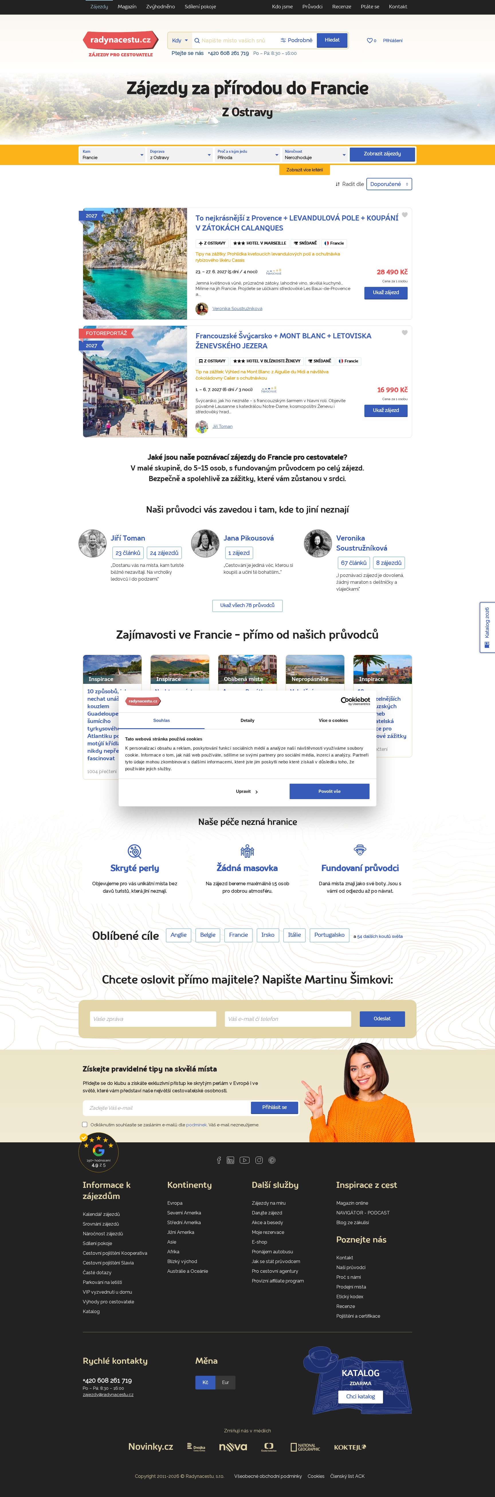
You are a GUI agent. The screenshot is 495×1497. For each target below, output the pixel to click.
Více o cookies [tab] (333, 720)
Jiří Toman (223, 426)
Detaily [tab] (248, 720)
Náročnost (273, 273)
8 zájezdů (389, 562)
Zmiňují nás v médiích (247, 1431)
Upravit (243, 791)
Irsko (268, 935)
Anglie (178, 935)
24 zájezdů (164, 552)
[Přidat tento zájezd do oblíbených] (405, 214)
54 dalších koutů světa (380, 936)
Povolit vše (330, 791)
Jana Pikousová (249, 538)
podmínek (196, 1124)
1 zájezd (239, 552)
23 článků (128, 552)
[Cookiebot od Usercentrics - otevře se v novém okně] (345, 701)
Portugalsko (330, 935)
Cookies (316, 1476)
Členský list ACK (347, 1476)
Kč (205, 1382)
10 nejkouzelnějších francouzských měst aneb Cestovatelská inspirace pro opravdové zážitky (382, 714)
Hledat (332, 40)
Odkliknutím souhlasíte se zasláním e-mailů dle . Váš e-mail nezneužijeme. (174, 1124)
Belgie (207, 935)
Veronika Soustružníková (237, 308)
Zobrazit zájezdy (382, 154)
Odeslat (382, 1018)
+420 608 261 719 (228, 53)
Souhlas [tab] (161, 720)
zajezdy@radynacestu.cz (108, 1394)
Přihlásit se (274, 1107)
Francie (337, 243)
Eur (225, 1382)
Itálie (294, 935)
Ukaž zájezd (386, 292)
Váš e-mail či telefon (248, 1012)
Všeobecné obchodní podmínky (268, 1476)
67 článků (354, 562)
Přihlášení (392, 40)
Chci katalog (360, 1396)
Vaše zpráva (105, 1012)
